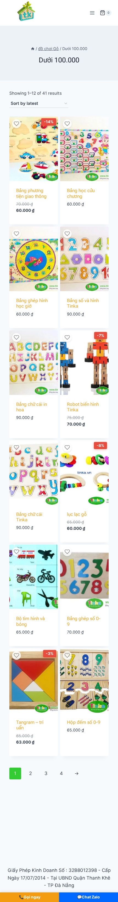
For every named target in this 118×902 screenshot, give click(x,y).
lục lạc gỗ (77, 514)
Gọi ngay (29, 897)
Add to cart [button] (33, 223)
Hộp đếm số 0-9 (83, 722)
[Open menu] (92, 12)
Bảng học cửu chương (81, 193)
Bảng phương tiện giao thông (31, 193)
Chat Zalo (88, 897)
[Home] (33, 48)
